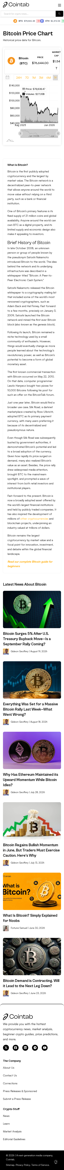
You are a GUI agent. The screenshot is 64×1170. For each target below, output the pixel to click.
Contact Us (10, 1075)
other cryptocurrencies (34, 518)
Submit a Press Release (17, 1098)
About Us (8, 1067)
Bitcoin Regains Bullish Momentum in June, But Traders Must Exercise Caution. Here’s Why (31, 850)
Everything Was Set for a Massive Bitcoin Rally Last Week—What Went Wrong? (30, 709)
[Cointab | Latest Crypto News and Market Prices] (16, 5)
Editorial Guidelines (14, 1139)
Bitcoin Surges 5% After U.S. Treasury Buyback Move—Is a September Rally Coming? (27, 639)
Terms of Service (40, 1164)
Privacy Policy (23, 1164)
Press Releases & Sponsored (20, 1091)
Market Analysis (12, 1131)
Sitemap (10, 1164)
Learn (6, 1123)
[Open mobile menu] (59, 5)
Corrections (10, 1083)
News (6, 1115)
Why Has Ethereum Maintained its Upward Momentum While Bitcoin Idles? (30, 779)
